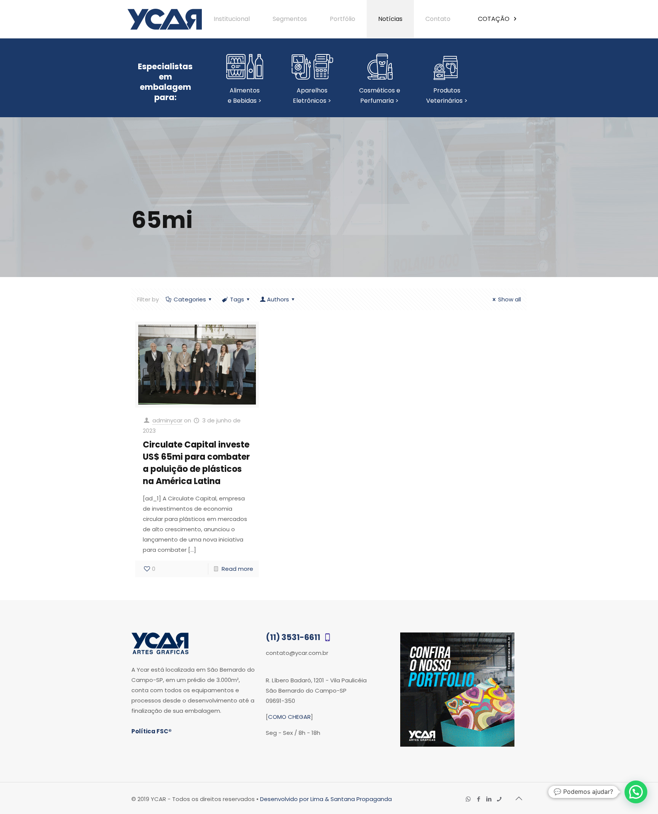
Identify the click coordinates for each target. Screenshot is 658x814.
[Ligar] (499, 799)
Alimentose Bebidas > (245, 95)
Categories (190, 299)
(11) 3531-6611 (294, 637)
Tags (237, 299)
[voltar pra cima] (519, 798)
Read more (237, 569)
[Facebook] (478, 799)
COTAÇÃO (494, 18)
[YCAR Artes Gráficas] (164, 19)
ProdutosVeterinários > (447, 95)
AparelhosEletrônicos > (312, 95)
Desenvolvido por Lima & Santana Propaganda (326, 799)
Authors (278, 299)
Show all (509, 299)
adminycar (167, 420)
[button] (635, 792)
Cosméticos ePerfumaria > (379, 95)
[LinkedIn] (489, 799)
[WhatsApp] (468, 799)
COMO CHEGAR (289, 717)
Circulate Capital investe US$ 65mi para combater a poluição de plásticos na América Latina (196, 463)
